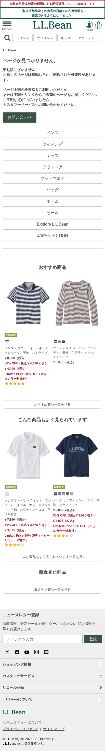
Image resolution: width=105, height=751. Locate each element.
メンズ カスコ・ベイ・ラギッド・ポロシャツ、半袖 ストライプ (28, 350)
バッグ (52, 190)
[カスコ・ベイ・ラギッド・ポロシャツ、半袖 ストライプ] (28, 303)
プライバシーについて (20, 729)
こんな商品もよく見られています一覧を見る (52, 557)
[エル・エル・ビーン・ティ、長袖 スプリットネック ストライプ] (76, 303)
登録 (93, 639)
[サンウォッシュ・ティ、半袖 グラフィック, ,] (55, 493)
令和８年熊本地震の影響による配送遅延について (52, 4)
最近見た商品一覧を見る (52, 590)
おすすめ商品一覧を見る (52, 404)
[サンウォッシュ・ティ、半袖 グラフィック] (76, 455)
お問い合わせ (19, 117)
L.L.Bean (9, 50)
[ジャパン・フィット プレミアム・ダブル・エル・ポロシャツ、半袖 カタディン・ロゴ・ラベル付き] (28, 455)
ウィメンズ (45, 38)
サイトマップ (53, 729)
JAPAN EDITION (52, 235)
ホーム (52, 201)
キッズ (66, 38)
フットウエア (52, 178)
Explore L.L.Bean (52, 224)
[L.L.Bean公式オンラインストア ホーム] (52, 23)
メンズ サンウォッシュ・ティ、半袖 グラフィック (76, 502)
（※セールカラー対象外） (27, 376)
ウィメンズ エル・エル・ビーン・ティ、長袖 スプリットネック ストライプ (76, 352)
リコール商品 (13, 687)
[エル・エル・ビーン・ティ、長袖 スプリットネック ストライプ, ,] (55, 341)
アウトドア (86, 38)
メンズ (24, 38)
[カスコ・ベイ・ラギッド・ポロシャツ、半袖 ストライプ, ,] (7, 341)
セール (52, 213)
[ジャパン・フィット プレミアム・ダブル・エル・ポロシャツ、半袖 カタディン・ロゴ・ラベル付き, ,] (7, 494)
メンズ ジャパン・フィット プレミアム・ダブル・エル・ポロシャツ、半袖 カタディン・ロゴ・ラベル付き (28, 507)
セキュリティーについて (22, 722)
